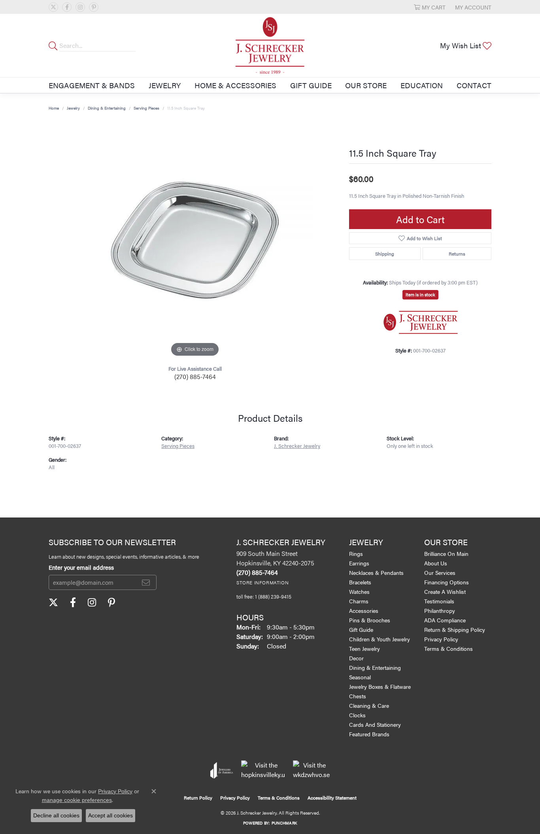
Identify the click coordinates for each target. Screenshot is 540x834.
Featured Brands (369, 734)
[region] (194, 240)
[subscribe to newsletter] (146, 582)
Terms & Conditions (448, 648)
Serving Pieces (146, 108)
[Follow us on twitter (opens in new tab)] (53, 7)
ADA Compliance (445, 620)
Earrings (359, 563)
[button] (430, 7)
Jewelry (165, 85)
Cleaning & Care (369, 705)
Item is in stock (420, 295)
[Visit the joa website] (221, 770)
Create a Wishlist (445, 591)
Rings (356, 553)
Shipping (384, 253)
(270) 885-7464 (195, 376)
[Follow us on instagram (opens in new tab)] (80, 7)
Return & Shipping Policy (454, 629)
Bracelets (360, 582)
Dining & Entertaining (107, 108)
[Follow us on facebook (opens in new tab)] (67, 7)
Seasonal (360, 677)
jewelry (73, 108)
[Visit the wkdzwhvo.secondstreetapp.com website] (311, 770)
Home (54, 108)
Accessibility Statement (332, 797)
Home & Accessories (235, 85)
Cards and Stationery (375, 724)
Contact (474, 85)
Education (421, 85)
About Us (435, 563)
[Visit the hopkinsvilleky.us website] (263, 770)
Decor (356, 658)
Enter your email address (81, 567)
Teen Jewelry (364, 648)
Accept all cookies (110, 815)
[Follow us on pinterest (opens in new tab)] (93, 7)
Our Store (366, 85)
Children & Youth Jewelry (379, 639)
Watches (359, 591)
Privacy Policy (441, 639)
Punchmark (284, 823)
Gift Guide (311, 85)
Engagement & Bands (92, 85)
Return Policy (198, 797)
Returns (457, 253)
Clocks (357, 715)
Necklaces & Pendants (376, 572)
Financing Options (446, 582)
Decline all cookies (56, 815)
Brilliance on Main (446, 553)
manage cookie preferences (77, 800)
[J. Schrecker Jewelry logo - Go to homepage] (270, 45)
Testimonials (439, 601)
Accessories (363, 610)
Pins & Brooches (369, 620)
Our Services (439, 572)
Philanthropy (439, 610)
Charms (358, 601)
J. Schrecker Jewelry (297, 445)
